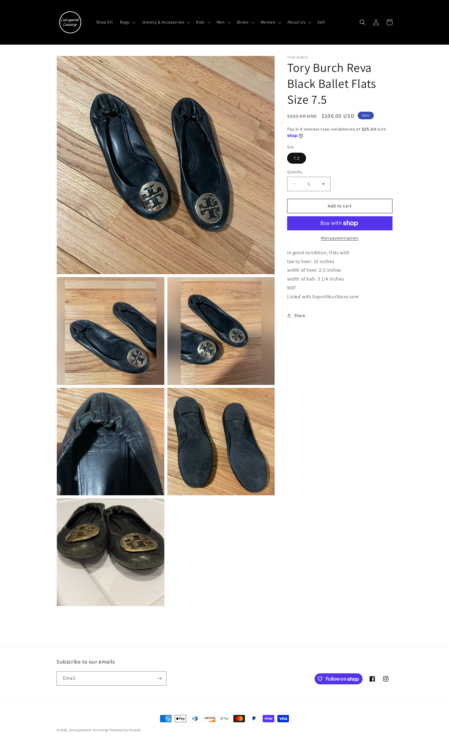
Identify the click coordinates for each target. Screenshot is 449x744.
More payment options (340, 238)
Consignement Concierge (89, 730)
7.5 (297, 158)
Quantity (294, 171)
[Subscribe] (159, 678)
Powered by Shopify (125, 730)
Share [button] (299, 315)
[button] (126, 22)
